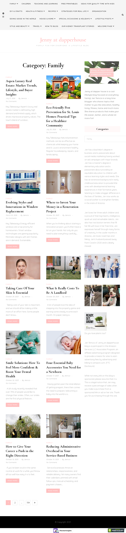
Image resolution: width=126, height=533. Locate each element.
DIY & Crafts (16, 11)
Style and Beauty (19, 26)
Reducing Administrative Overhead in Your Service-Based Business (63, 451)
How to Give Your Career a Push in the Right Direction (20, 451)
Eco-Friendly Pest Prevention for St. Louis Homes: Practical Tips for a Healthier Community (62, 116)
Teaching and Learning (46, 4)
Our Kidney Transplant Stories (78, 26)
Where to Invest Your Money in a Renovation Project (62, 206)
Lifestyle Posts (103, 19)
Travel (36, 26)
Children (26, 4)
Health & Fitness (34, 11)
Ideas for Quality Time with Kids (98, 4)
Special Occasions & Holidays (74, 19)
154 (28, 502)
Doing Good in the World (23, 19)
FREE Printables (69, 4)
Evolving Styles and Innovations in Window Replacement (22, 206)
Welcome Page (105, 26)
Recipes (52, 11)
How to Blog (51, 26)
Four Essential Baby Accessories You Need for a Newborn (63, 367)
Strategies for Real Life (74, 11)
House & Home (47, 19)
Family (13, 4)
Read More (12, 126)
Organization (99, 11)
